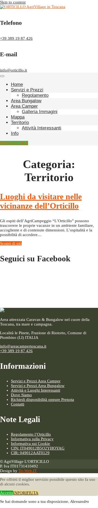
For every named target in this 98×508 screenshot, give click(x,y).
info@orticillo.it (13, 70)
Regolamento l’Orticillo (31, 434)
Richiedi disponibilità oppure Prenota (42, 399)
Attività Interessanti (41, 128)
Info (15, 133)
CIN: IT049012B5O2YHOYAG (38, 448)
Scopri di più (11, 243)
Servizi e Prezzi (27, 89)
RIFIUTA (30, 493)
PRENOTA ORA (14, 143)
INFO (18, 493)
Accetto (6, 493)
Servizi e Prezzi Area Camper (35, 381)
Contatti (17, 404)
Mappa (17, 117)
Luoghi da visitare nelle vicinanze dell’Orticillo (41, 201)
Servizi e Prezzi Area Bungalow (38, 385)
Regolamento (35, 95)
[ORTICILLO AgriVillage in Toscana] (32, 7)
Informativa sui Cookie (30, 443)
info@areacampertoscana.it (23, 346)
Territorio (20, 122)
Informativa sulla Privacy (32, 439)
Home (17, 84)
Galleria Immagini (39, 111)
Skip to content (13, 2)
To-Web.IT (28, 471)
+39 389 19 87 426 (16, 38)
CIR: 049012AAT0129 (30, 453)
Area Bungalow (26, 100)
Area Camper (24, 106)
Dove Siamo (21, 395)
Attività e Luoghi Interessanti (35, 390)
